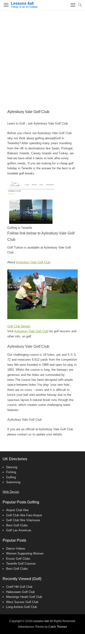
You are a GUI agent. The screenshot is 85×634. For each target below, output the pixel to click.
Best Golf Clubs (17, 525)
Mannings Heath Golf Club (24, 597)
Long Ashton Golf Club (21, 607)
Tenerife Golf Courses (21, 563)
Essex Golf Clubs (18, 558)
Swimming (13, 482)
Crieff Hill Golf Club (19, 587)
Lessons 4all (22, 3)
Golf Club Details (18, 326)
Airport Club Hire (17, 510)
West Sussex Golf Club (22, 602)
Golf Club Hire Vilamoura (23, 520)
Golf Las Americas (18, 530)
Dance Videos (15, 548)
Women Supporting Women (24, 553)
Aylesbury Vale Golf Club (33, 262)
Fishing (11, 472)
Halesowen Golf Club (20, 592)
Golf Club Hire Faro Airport (24, 515)
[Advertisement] (42, 55)
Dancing (11, 467)
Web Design (11, 492)
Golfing (11, 477)
